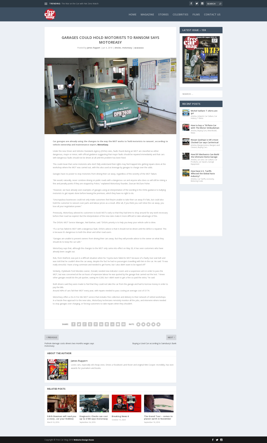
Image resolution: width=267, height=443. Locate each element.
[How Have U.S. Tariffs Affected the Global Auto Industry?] (185, 172)
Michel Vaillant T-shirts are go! (204, 112)
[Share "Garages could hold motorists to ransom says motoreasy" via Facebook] (73, 324)
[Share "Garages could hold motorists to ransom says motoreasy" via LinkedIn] (101, 324)
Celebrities (180, 14)
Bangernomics (203, 145)
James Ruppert (93, 47)
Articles (118, 47)
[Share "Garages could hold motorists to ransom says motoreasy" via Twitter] (79, 324)
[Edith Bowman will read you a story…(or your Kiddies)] (62, 403)
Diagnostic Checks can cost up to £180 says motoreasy (94, 417)
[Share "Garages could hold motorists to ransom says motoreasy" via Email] (118, 324)
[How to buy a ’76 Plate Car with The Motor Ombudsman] (185, 127)
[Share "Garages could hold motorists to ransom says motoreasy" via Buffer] (107, 324)
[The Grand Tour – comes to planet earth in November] (159, 403)
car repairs (203, 162)
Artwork (200, 116)
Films (196, 14)
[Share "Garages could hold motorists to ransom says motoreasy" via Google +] (84, 324)
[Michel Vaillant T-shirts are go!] (185, 112)
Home (132, 14)
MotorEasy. (103, 144)
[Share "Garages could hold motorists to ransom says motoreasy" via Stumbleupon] (112, 324)
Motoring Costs (197, 181)
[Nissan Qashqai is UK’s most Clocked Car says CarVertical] (185, 141)
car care (200, 159)
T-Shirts (200, 118)
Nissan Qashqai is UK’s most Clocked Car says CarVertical (204, 141)
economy (210, 179)
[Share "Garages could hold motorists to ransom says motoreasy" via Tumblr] (90, 324)
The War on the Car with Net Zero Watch (79, 3)
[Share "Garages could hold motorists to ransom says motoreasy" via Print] (123, 324)
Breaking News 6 (120, 416)
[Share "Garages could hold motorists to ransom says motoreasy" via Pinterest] (95, 324)
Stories (163, 14)
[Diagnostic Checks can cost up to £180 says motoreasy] (94, 403)
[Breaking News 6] (126, 403)
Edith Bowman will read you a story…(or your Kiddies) (61, 417)
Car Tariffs (201, 179)
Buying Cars (202, 130)
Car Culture (209, 116)
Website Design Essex (84, 440)
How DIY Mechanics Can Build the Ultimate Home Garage (205, 155)
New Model (212, 130)
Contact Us (212, 14)
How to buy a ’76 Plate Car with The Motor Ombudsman (205, 126)
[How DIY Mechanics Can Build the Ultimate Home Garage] (185, 156)
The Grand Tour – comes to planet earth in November (158, 417)
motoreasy (127, 47)
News (193, 133)
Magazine (147, 14)
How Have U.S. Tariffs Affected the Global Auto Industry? (203, 173)
